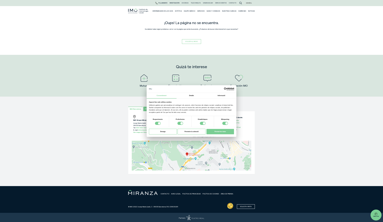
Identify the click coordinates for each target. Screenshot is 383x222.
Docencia (185, 3)
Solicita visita (246, 206)
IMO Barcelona (135, 109)
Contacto (165, 194)
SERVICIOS (201, 11)
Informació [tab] (221, 95)
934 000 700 (141, 128)
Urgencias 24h (208, 3)
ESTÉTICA (178, 11)
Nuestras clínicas (229, 11)
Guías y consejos (213, 11)
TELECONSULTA (196, 3)
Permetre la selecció (192, 131)
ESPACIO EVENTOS (221, 3)
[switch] (180, 123)
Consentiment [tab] (161, 95)
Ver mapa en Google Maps (143, 132)
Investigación (175, 3)
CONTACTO (232, 3)
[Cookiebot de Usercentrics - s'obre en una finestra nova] (225, 88)
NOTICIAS (251, 11)
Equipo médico (189, 11)
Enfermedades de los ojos (163, 11)
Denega (162, 131)
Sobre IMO (242, 11)
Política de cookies (211, 194)
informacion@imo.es (146, 130)
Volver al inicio (191, 41)
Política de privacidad (191, 194)
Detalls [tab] (191, 95)
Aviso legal (176, 194)
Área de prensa (227, 194)
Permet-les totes (220, 131)
